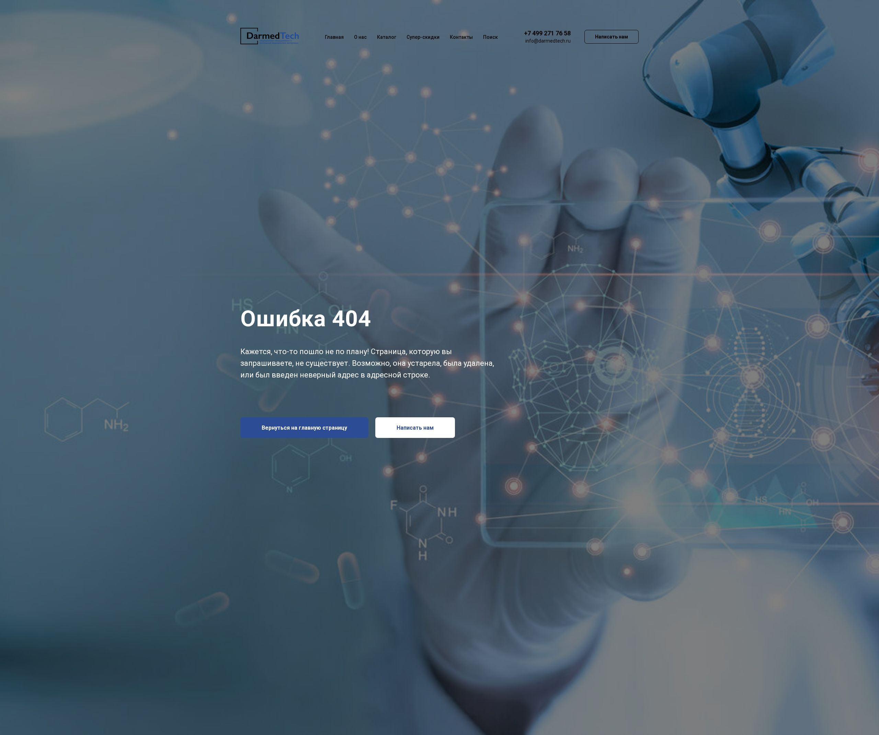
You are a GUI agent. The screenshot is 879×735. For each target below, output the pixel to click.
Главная (334, 37)
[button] (415, 427)
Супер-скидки (423, 37)
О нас (360, 37)
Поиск (490, 37)
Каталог (386, 37)
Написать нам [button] (611, 36)
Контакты (461, 37)
